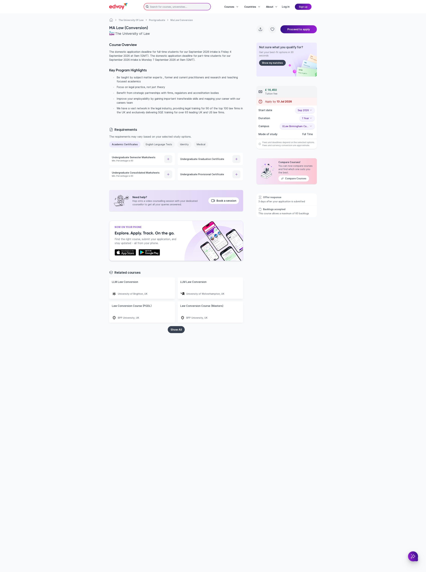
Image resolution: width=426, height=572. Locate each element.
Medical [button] (201, 144)
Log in (286, 6)
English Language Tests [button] (159, 144)
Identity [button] (184, 144)
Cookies (248, 553)
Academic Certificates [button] (125, 144)
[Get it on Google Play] (149, 252)
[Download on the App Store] (125, 252)
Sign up (303, 6)
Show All (176, 329)
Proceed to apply (298, 29)
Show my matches (272, 62)
